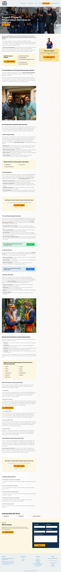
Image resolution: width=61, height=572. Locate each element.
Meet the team (37, 565)
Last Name (48, 524)
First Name (36, 524)
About (36, 3)
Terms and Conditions (38, 564)
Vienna (20, 368)
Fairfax (6, 368)
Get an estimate (46, 3)
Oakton (6, 370)
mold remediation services (24, 178)
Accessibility (38, 562)
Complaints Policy (38, 560)
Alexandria (7, 375)
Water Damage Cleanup (24, 56)
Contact (40, 3)
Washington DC (22, 372)
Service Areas (30, 3)
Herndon (21, 366)
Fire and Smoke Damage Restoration (26, 59)
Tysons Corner (22, 164)
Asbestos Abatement (23, 64)
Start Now (29, 269)
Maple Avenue (8, 164)
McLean (21, 370)
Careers (23, 560)
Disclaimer (38, 561)
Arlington (21, 375)
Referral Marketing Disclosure (38, 563)
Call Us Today (20, 205)
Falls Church (7, 377)
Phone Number (49, 529)
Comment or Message (38, 534)
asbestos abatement (12, 281)
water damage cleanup (19, 142)
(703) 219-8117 (55, 3)
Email (35, 529)
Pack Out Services (23, 62)
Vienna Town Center (9, 166)
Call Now (30, 244)
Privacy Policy (38, 559)
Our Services (23, 3)
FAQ (23, 558)
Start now (5, 24)
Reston (6, 366)
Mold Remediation (23, 57)
